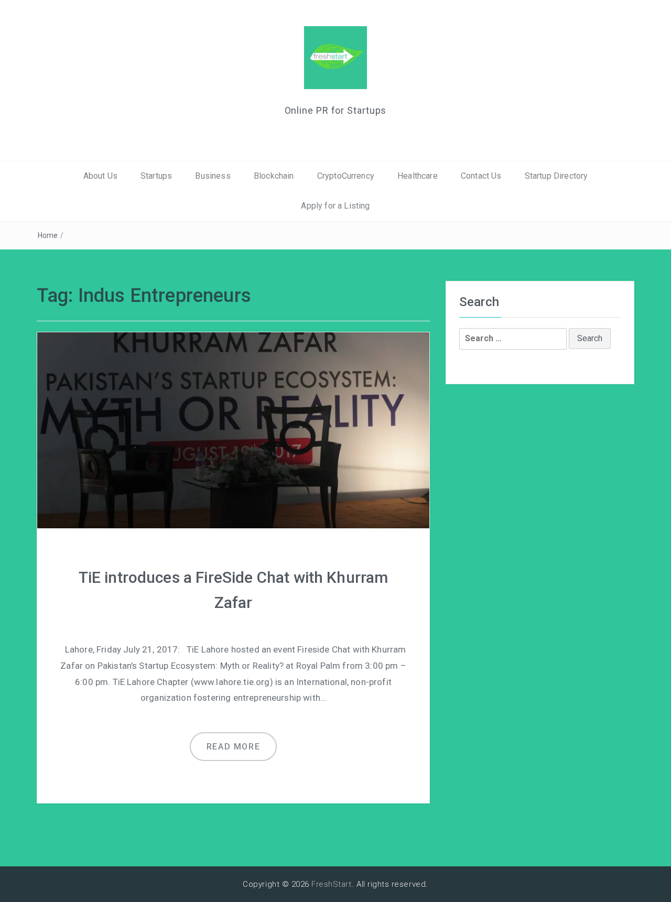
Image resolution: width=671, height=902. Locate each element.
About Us (100, 176)
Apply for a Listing (335, 206)
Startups (156, 176)
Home (48, 235)
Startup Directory (556, 176)
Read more (233, 747)
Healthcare (417, 176)
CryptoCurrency (345, 176)
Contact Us (481, 176)
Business (212, 176)
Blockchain (274, 176)
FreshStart (331, 884)
